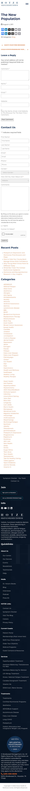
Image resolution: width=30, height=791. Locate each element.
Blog (13, 37)
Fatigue (6, 351)
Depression (8, 342)
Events (5, 563)
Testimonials (7, 570)
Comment (5, 69)
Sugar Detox (8, 450)
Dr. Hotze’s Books (9, 584)
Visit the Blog (8, 615)
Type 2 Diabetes (10, 463)
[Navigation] (27, 4)
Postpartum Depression (12, 433)
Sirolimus (7, 439)
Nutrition (7, 424)
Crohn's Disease (10, 338)
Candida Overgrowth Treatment (15, 681)
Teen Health (8, 454)
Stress (6, 448)
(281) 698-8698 (10, 774)
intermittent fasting (11, 396)
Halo (5, 366)
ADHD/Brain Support (10, 709)
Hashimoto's (8, 368)
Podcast (6, 594)
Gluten (6, 359)
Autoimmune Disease (11, 712)
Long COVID (7, 719)
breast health (9, 327)
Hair (5, 364)
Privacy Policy (8, 622)
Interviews (7, 591)
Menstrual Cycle (10, 411)
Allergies (7, 293)
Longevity (7, 403)
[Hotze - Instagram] (9, 506)
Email (3, 92)
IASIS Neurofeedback (11, 390)
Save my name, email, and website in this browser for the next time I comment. (14, 113)
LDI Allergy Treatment (11, 673)
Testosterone (8, 456)
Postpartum (7, 723)
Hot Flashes (8, 383)
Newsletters (7, 566)
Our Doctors (7, 559)
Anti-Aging (8, 295)
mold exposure (9, 418)
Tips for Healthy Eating (12, 458)
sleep (6, 445)
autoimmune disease (11, 308)
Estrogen (7, 346)
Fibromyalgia (8, 357)
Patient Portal (8, 633)
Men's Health (8, 407)
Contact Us (15, 481)
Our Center (7, 555)
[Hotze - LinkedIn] (11, 506)
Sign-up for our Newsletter (9, 492)
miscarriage (8, 415)
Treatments (7, 698)
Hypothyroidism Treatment (13, 661)
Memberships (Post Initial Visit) (14, 636)
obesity (6, 426)
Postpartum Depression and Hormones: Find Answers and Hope (14, 255)
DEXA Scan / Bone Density (12, 688)
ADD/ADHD (8, 284)
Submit (4, 240)
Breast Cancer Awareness (13, 325)
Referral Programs (9, 647)
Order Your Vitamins (10, 643)
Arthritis (7, 301)
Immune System (10, 392)
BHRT (6, 312)
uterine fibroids (9, 465)
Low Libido (8, 405)
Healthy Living (9, 374)
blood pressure (9, 319)
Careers (5, 619)
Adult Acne (8, 289)
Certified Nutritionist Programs (14, 702)
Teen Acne (7, 452)
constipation (8, 336)
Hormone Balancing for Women (15, 670)
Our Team (22, 478)
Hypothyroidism (10, 385)
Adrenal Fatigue (10, 286)
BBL (5, 310)
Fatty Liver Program (11, 355)
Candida (7, 329)
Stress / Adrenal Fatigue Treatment (16, 677)
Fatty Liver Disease (11, 353)
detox (6, 344)
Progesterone (9, 435)
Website (4, 101)
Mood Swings (9, 420)
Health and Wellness (11, 370)
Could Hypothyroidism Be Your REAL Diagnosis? (15, 49)
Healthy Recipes (10, 376)
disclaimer (18, 771)
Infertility (7, 394)
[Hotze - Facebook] (2, 506)
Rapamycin (8, 437)
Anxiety (6, 299)
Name (4, 84)
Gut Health (8, 361)
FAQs (5, 573)
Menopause (8, 409)
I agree (5, 226)
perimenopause (9, 430)
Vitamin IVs (7, 684)
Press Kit (6, 598)
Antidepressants (10, 297)
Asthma (6, 306)
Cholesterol (8, 334)
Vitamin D (7, 467)
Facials (6, 349)
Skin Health (8, 443)
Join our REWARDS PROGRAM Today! (12, 498)
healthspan (8, 372)
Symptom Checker (10, 478)
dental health (9, 340)
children (7, 331)
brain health (8, 323)
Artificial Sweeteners (11, 304)
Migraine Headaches (11, 413)
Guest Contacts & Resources (13, 650)
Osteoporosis (8, 428)
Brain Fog (7, 321)
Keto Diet (7, 400)
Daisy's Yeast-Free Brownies (14, 45)
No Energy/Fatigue (11, 422)
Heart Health (8, 381)
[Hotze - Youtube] (5, 506)
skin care (7, 441)
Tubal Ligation (9, 460)
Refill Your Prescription (11, 640)
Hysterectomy (9, 388)
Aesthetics (8, 291)
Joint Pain (7, 398)
